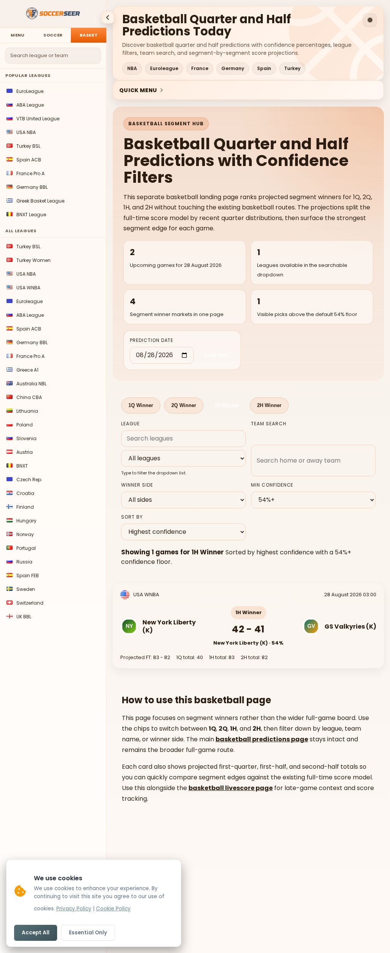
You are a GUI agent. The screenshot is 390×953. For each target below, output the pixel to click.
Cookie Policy (113, 908)
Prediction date (151, 340)
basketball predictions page (262, 739)
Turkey (292, 68)
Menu (18, 35)
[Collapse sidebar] (108, 17)
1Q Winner (140, 405)
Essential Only (88, 932)
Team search (268, 423)
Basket (89, 35)
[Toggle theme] (370, 20)
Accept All (36, 932)
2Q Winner (183, 405)
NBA (132, 68)
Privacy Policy (73, 908)
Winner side (137, 485)
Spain (264, 68)
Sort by (132, 517)
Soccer (52, 35)
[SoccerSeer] (53, 14)
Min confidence (272, 485)
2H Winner (269, 405)
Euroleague (164, 68)
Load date (216, 355)
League (130, 423)
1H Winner (226, 405)
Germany (232, 68)
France (199, 68)
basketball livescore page (231, 788)
